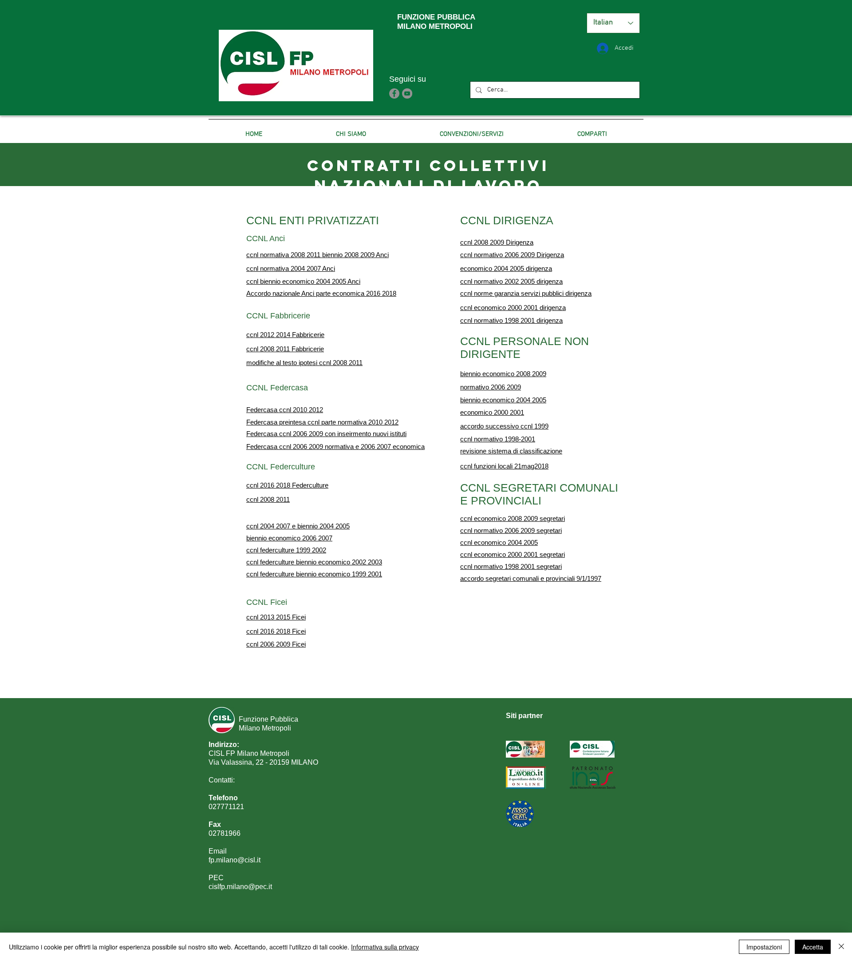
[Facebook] (394, 93)
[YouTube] (407, 93)
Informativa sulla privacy (385, 946)
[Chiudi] (841, 947)
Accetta (812, 946)
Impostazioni (764, 946)
